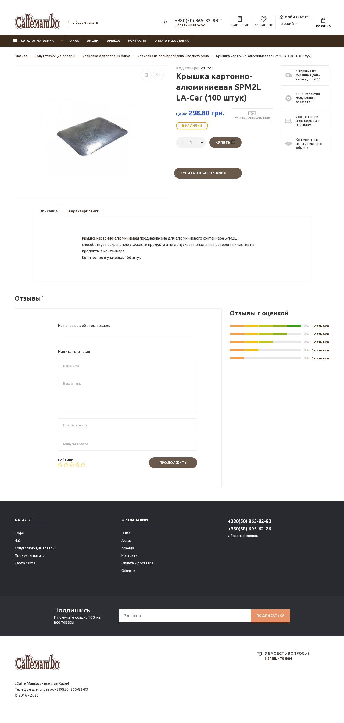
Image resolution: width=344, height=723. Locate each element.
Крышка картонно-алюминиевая (110, 238)
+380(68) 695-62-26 (249, 528)
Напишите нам (278, 658)
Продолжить (173, 462)
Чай (18, 540)
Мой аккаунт (296, 17)
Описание (48, 211)
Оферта (128, 570)
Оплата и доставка (171, 40)
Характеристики (84, 211)
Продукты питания (30, 555)
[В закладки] (158, 75)
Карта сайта (25, 563)
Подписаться (270, 615)
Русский (287, 24)
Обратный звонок (190, 25)
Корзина (323, 26)
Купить (223, 142)
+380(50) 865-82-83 (196, 20)
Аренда (113, 40)
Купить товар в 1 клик (203, 173)
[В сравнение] (146, 75)
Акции (93, 40)
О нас (74, 40)
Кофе (19, 533)
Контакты (137, 40)
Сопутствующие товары (35, 548)
